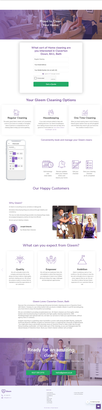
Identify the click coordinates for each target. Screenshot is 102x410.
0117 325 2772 (38, 372)
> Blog (47, 397)
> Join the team (49, 402)
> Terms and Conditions (78, 394)
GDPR (49, 73)
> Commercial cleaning (50, 394)
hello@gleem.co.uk (64, 372)
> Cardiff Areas (49, 401)
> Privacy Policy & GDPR (78, 392)
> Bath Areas (48, 399)
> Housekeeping (49, 395)
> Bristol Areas (49, 398)
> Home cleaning (49, 392)
